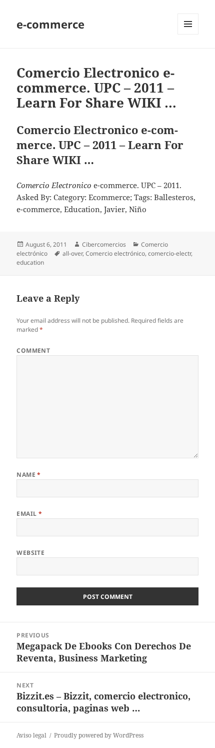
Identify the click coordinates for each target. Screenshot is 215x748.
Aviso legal (31, 735)
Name (28, 474)
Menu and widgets (188, 34)
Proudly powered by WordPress (99, 735)
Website (30, 552)
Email (29, 513)
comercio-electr (169, 253)
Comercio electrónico (115, 253)
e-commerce (50, 24)
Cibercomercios (104, 244)
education (30, 262)
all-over (72, 253)
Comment (33, 350)
